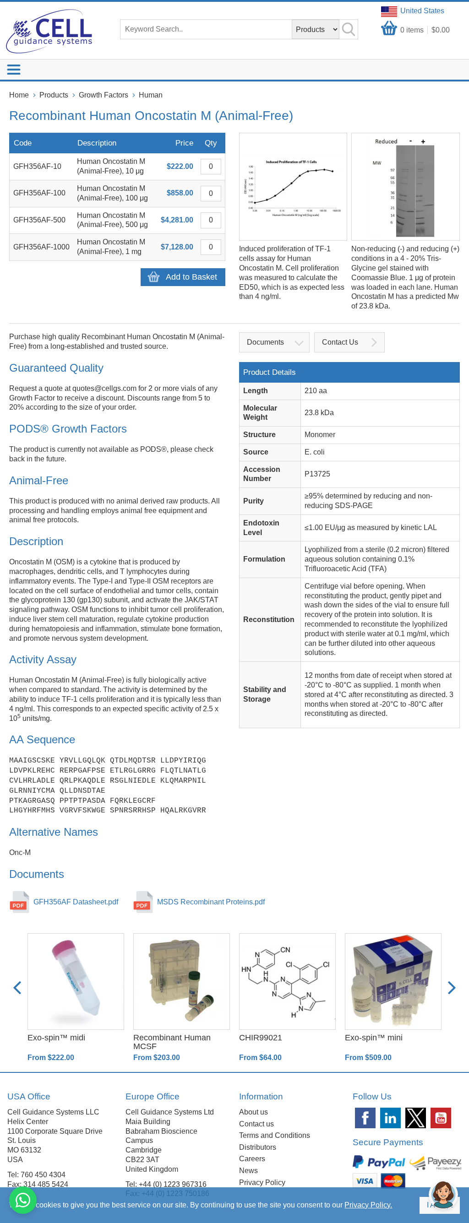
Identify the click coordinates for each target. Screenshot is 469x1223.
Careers (252, 1159)
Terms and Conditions (274, 1135)
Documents (265, 342)
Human (151, 95)
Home (19, 95)
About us (253, 1112)
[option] (76, 998)
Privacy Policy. (368, 1205)
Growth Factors (103, 95)
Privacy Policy (262, 1182)
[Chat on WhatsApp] (23, 1200)
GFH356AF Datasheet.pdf (75, 902)
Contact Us (340, 342)
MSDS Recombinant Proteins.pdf (211, 902)
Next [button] (452, 987)
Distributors (257, 1147)
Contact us (256, 1124)
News (248, 1170)
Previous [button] (17, 987)
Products (53, 95)
